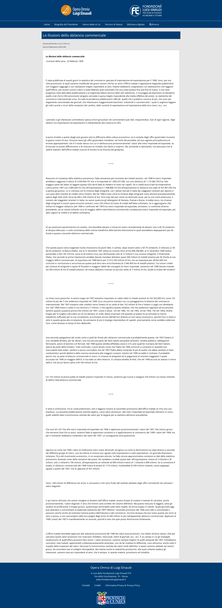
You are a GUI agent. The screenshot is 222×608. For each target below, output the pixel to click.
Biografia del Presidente (66, 24)
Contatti (86, 585)
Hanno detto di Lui (91, 24)
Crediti (97, 585)
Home (47, 24)
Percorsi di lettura (113, 24)
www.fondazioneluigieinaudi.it (111, 579)
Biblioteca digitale (136, 24)
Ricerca (155, 24)
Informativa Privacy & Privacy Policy (122, 585)
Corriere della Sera (63, 44)
